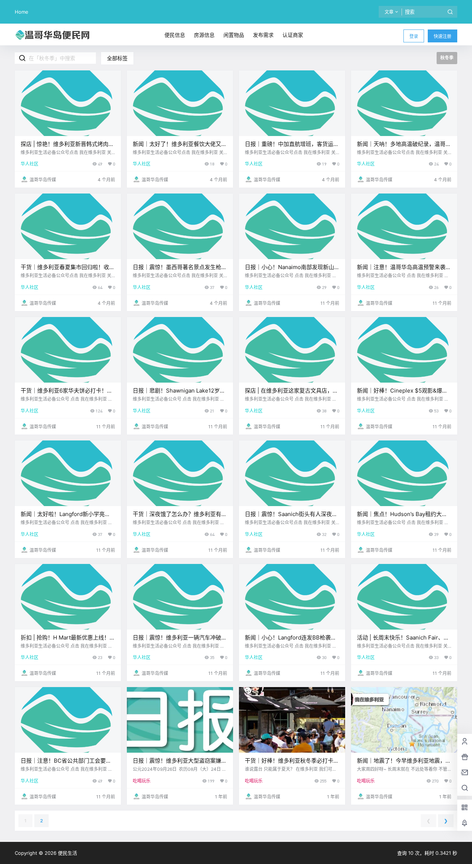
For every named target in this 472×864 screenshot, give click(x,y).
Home (21, 12)
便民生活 (66, 853)
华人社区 (29, 164)
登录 (413, 36)
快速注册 (442, 36)
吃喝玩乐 (141, 781)
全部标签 (117, 58)
